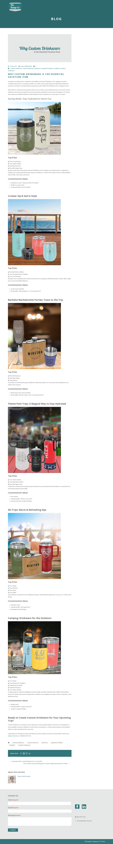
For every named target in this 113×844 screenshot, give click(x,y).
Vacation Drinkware (24, 745)
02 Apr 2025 (13, 66)
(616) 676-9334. (26, 736)
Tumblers (57, 68)
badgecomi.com (13, 736)
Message (14, 815)
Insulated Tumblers (47, 68)
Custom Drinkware (16, 68)
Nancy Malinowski (26, 66)
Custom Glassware (28, 68)
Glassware (37, 68)
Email (13, 807)
